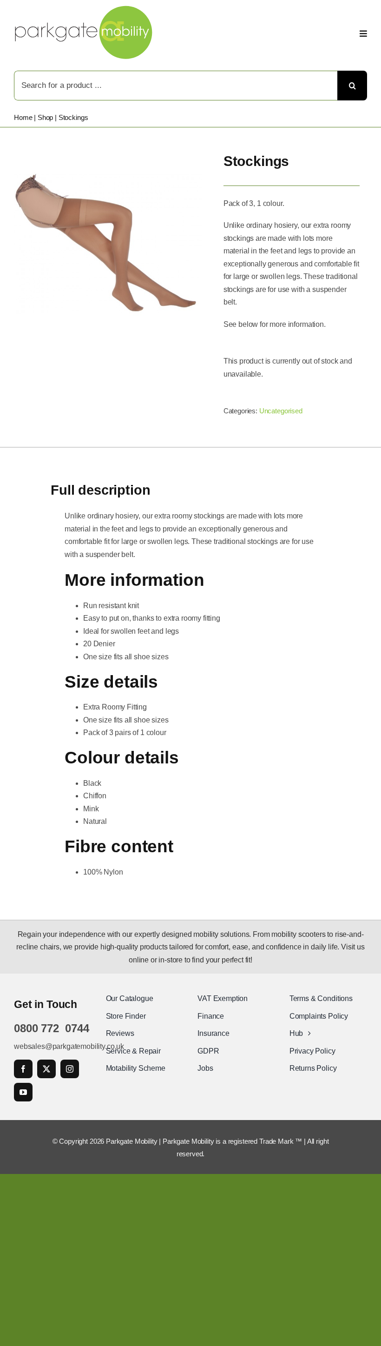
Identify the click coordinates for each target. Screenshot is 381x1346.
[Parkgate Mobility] (83, 9)
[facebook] (23, 1069)
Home (23, 117)
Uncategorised (280, 411)
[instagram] (69, 1069)
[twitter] (46, 1069)
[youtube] (23, 1092)
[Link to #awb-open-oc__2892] (363, 33)
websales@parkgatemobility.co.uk (69, 1046)
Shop (45, 117)
